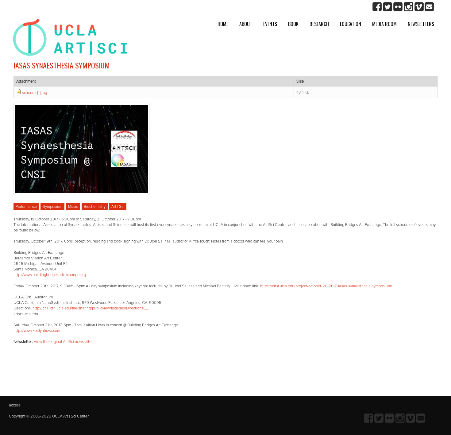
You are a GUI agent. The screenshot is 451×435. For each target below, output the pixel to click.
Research (319, 24)
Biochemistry (95, 206)
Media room (384, 24)
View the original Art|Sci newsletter (63, 341)
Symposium (52, 206)
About (245, 24)
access (15, 405)
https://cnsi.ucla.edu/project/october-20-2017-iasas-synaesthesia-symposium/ (326, 286)
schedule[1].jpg (34, 92)
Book (293, 24)
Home (223, 24)
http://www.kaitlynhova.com (36, 330)
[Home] (70, 40)
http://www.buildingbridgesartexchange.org (49, 274)
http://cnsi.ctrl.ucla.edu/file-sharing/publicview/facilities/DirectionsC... (91, 308)
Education (350, 24)
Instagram (408, 7)
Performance (26, 206)
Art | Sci (117, 206)
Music (73, 206)
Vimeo (419, 7)
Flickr (398, 7)
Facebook (377, 7)
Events (270, 24)
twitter (387, 7)
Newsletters (421, 24)
